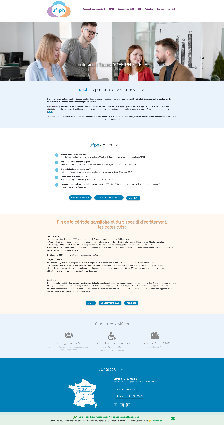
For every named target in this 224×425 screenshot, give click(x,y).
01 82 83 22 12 (130, 379)
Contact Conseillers (80, 197)
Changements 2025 (110, 303)
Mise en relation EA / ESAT (109, 197)
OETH (90, 303)
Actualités (133, 198)
